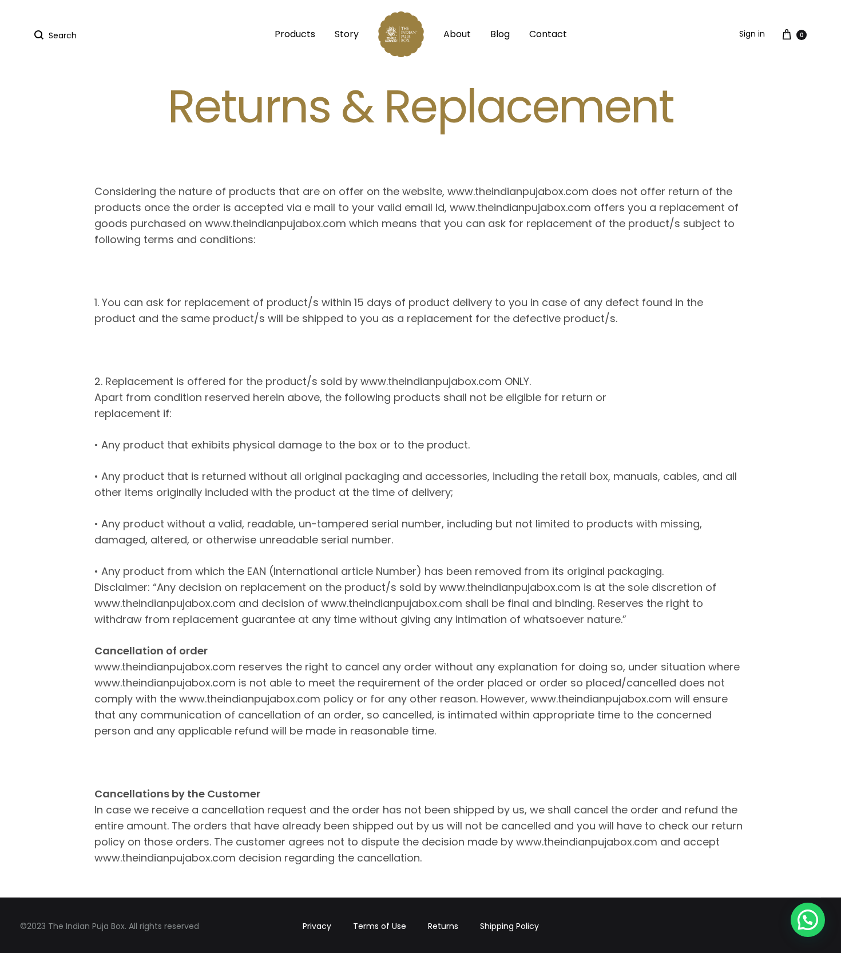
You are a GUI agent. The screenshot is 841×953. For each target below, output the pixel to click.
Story (347, 34)
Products (295, 34)
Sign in (752, 33)
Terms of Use (379, 926)
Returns (443, 926)
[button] (808, 920)
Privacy (317, 926)
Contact (548, 34)
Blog (500, 34)
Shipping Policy (509, 926)
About (457, 34)
